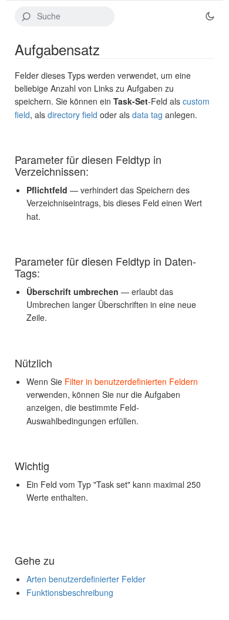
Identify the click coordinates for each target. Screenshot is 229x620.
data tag (147, 114)
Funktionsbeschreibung (69, 592)
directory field (72, 114)
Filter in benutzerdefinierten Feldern (131, 381)
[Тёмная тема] (210, 16)
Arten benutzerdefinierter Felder (86, 579)
